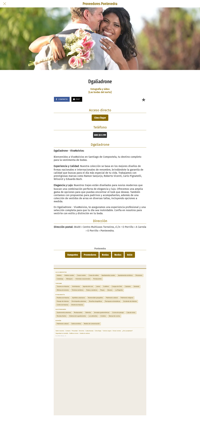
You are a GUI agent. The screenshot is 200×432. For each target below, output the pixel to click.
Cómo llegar (100, 117)
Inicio (130, 254)
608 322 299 (100, 135)
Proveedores (90, 254)
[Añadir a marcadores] (143, 99)
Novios (117, 254)
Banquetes (72, 254)
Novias (105, 254)
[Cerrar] (4, 3)
